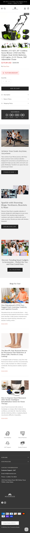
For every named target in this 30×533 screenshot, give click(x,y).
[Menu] (2, 8)
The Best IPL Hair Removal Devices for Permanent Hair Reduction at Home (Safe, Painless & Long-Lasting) (14, 353)
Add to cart (15, 88)
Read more (4, 324)
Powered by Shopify (14, 527)
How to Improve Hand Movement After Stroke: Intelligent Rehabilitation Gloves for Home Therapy (13, 401)
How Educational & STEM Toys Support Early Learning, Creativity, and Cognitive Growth (14, 307)
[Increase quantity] (9, 81)
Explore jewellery (9, 226)
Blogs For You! (15, 283)
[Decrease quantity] (2, 81)
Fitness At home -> (9, 172)
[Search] (5, 8)
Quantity (3, 78)
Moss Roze (6, 66)
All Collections (15, 269)
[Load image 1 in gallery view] (15, 27)
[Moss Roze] (15, 8)
